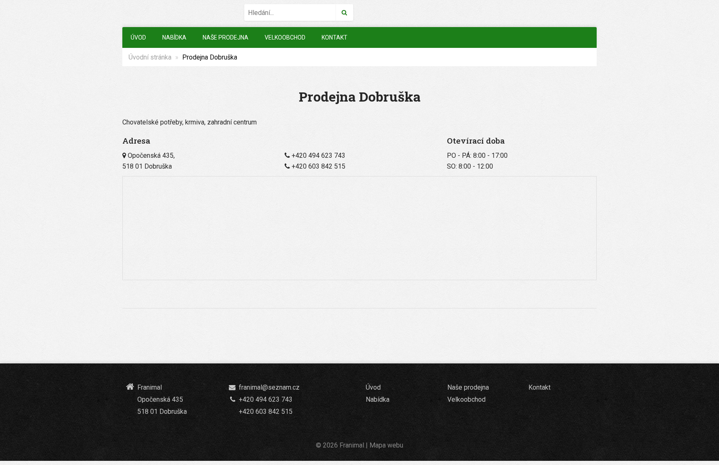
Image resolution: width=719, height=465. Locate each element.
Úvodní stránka (150, 57)
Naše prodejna (225, 37)
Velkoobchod (285, 37)
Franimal (352, 445)
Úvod (138, 37)
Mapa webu (386, 445)
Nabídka (174, 37)
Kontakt (334, 37)
